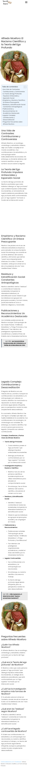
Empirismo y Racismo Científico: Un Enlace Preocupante (14, 101)
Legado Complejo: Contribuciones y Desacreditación (9, 117)
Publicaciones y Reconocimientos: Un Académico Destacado (11, 111)
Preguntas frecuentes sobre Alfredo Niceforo (12, 123)
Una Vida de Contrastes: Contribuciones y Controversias (14, 90)
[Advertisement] (14, 21)
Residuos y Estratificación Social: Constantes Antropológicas (14, 106)
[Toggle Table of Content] (24, 87)
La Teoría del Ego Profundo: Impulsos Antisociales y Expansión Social (12, 96)
